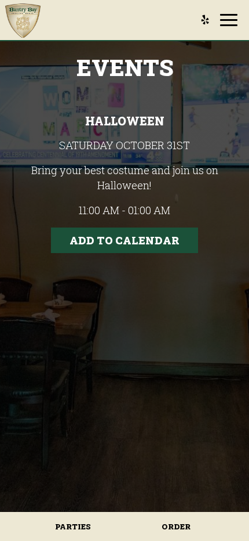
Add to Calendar (124, 240)
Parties (73, 526)
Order (176, 526)
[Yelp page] (205, 19)
